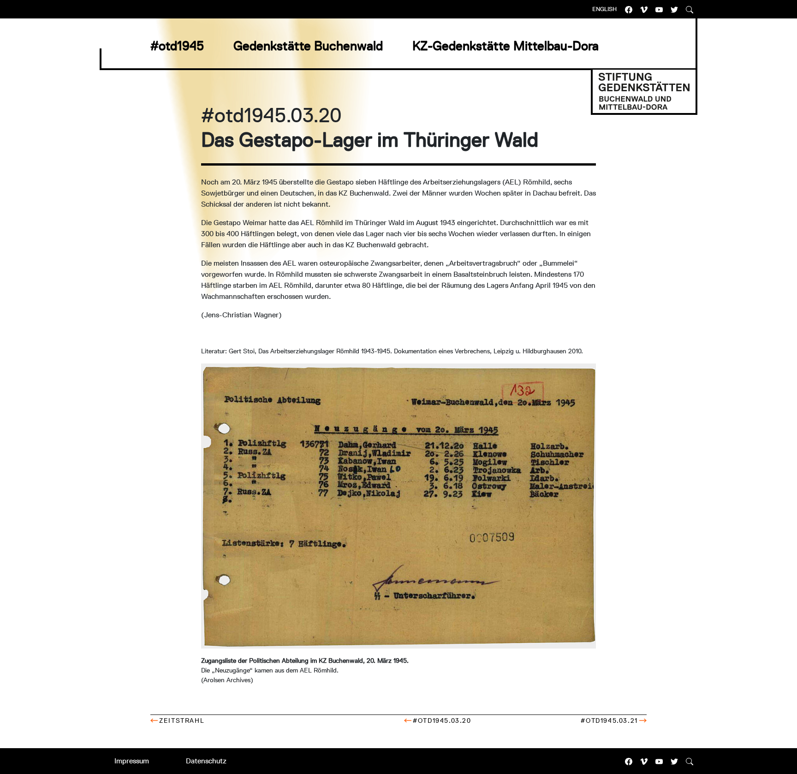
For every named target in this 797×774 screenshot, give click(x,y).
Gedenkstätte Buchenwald (308, 46)
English (604, 9)
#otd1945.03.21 (609, 720)
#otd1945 (177, 46)
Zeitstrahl (181, 720)
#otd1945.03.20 (442, 720)
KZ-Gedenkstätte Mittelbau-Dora (505, 46)
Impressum (131, 760)
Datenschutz (206, 760)
